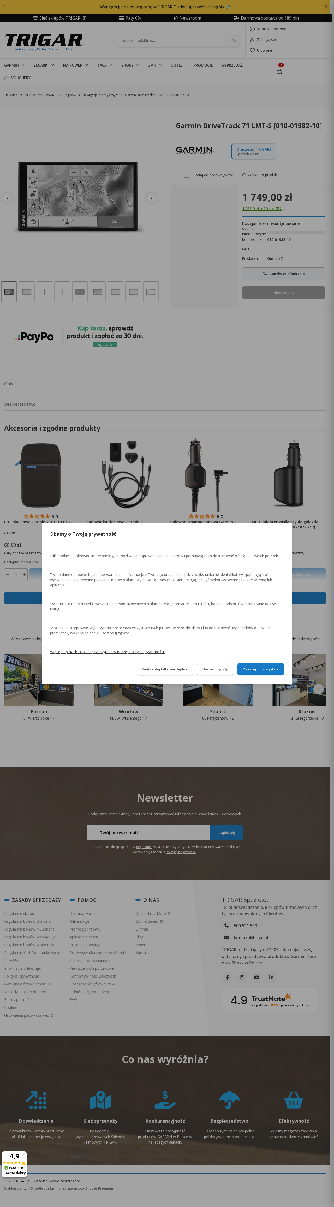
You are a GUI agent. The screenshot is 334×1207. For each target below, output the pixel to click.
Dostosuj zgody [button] (215, 669)
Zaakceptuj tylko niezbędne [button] (164, 669)
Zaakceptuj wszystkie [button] (260, 669)
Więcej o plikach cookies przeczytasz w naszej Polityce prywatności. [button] (107, 651)
